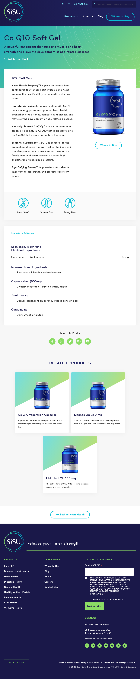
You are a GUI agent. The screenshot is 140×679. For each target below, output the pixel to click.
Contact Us (27, 356)
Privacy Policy (42, 354)
